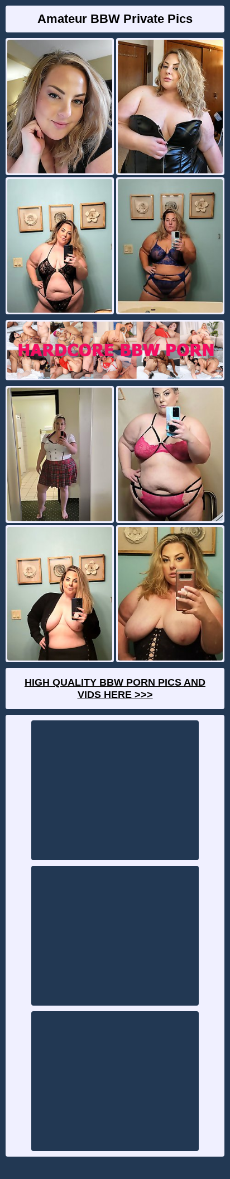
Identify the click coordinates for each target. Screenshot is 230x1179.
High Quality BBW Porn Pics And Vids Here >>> (115, 688)
